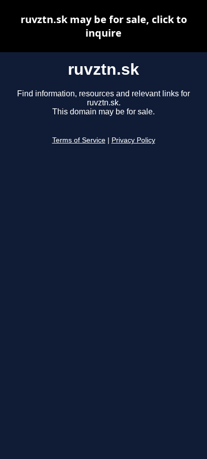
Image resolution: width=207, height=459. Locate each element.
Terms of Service (79, 140)
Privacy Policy (133, 140)
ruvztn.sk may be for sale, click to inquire (104, 26)
